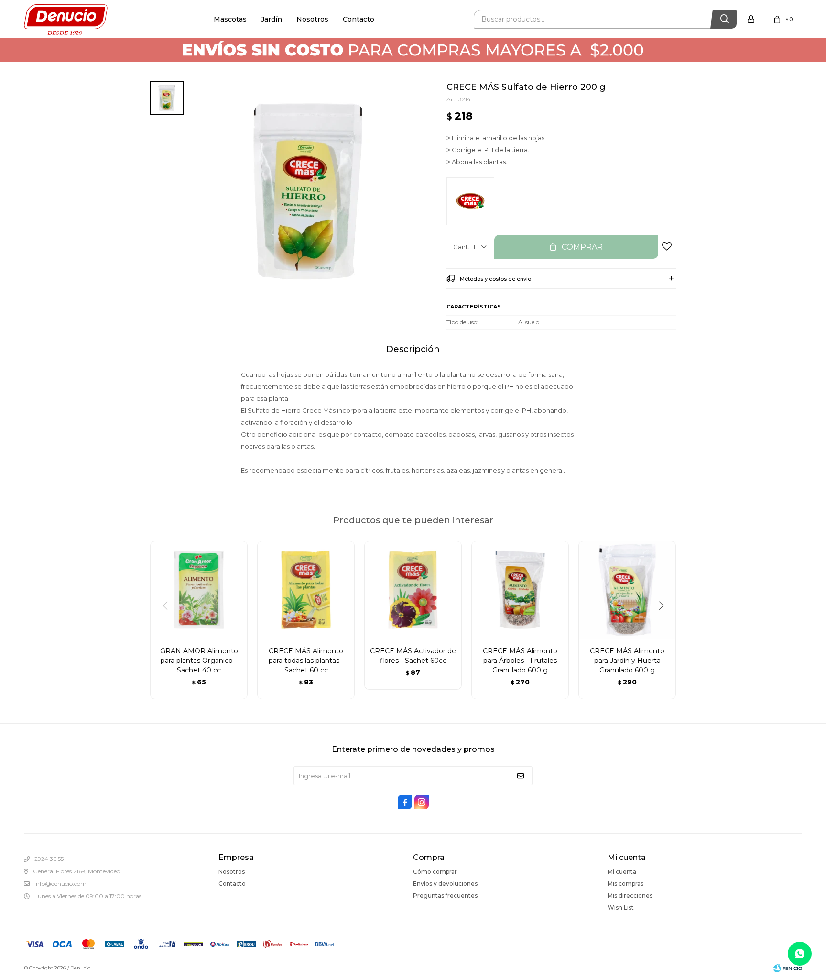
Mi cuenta (622, 871)
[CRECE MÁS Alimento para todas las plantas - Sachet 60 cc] (306, 590)
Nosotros (312, 19)
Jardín (271, 19)
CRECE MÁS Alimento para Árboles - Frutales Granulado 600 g (520, 660)
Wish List (621, 907)
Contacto (358, 19)
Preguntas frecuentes (445, 895)
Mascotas (230, 19)
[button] (664, 625)
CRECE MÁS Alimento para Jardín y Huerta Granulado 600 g (627, 660)
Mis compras (625, 883)
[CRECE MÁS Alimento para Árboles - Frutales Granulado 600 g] (520, 590)
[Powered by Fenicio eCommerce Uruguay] (787, 968)
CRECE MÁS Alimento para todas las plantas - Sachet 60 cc (306, 660)
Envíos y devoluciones (445, 883)
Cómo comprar (435, 871)
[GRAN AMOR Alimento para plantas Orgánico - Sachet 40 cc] (199, 590)
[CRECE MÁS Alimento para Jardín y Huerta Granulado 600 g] (627, 590)
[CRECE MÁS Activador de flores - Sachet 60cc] (413, 590)
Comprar (582, 247)
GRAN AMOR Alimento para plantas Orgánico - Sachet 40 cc (199, 660)
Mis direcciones (630, 895)
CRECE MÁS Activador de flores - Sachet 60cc (413, 656)
